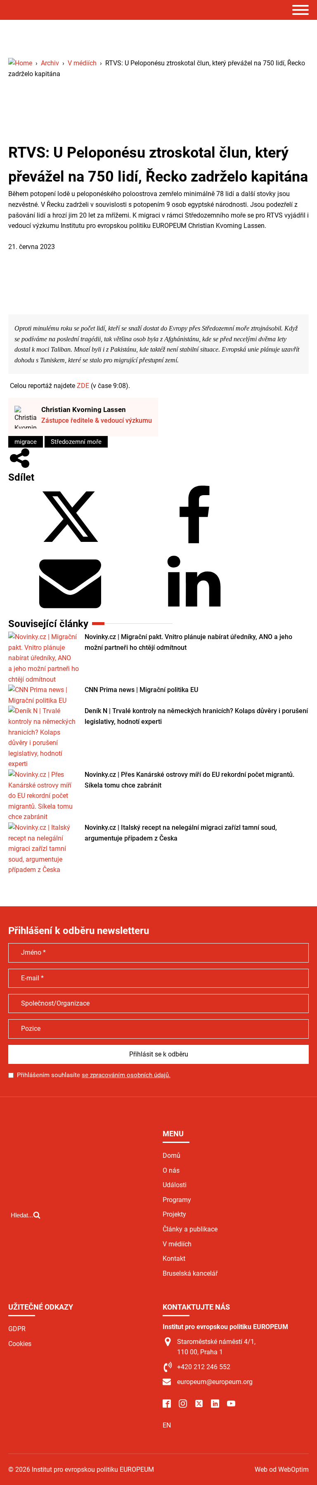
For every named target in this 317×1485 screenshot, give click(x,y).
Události (175, 1185)
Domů (171, 1155)
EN (167, 1425)
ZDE (83, 386)
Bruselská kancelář (190, 1273)
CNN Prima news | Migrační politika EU (141, 690)
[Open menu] (300, 10)
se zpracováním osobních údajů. (126, 1075)
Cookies (19, 1344)
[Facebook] (194, 545)
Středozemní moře (76, 442)
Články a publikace (190, 1229)
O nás (171, 1170)
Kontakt (174, 1258)
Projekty (174, 1214)
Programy (177, 1200)
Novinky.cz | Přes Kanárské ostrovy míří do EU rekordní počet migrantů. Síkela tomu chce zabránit (189, 780)
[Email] (70, 610)
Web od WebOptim (282, 1469)
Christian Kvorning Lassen (83, 409)
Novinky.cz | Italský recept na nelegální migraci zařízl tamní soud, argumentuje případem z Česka (181, 833)
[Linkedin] (194, 610)
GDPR (17, 1329)
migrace (25, 442)
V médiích (22, 236)
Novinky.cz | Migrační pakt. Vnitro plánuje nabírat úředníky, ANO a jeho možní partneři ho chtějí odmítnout (188, 642)
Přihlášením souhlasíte (93, 1075)
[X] (70, 545)
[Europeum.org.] (20, 63)
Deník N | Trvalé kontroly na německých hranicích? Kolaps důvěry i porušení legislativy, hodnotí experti (196, 716)
